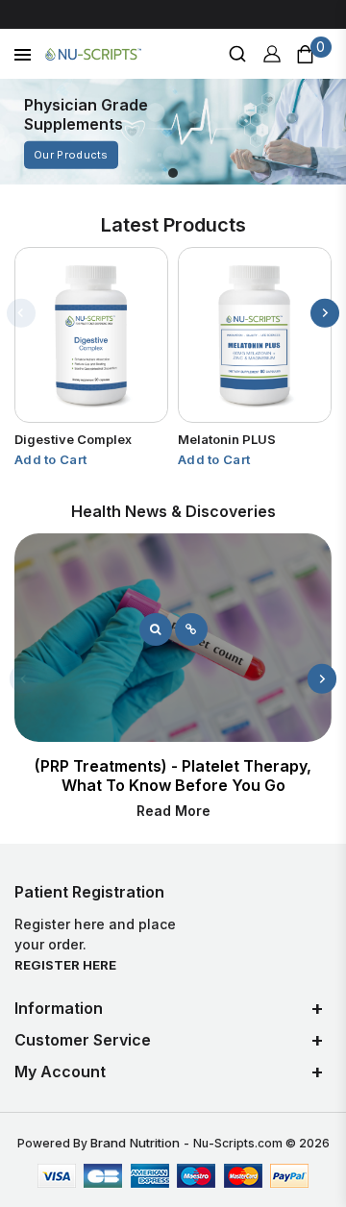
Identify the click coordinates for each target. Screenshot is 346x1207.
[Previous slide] (21, 313)
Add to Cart (50, 459)
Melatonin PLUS (227, 439)
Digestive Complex (73, 439)
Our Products (71, 154)
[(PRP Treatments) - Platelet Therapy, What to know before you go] (155, 629)
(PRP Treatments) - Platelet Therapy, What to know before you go (173, 775)
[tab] (173, 173)
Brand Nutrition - (141, 1142)
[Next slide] (324, 313)
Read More (173, 810)
